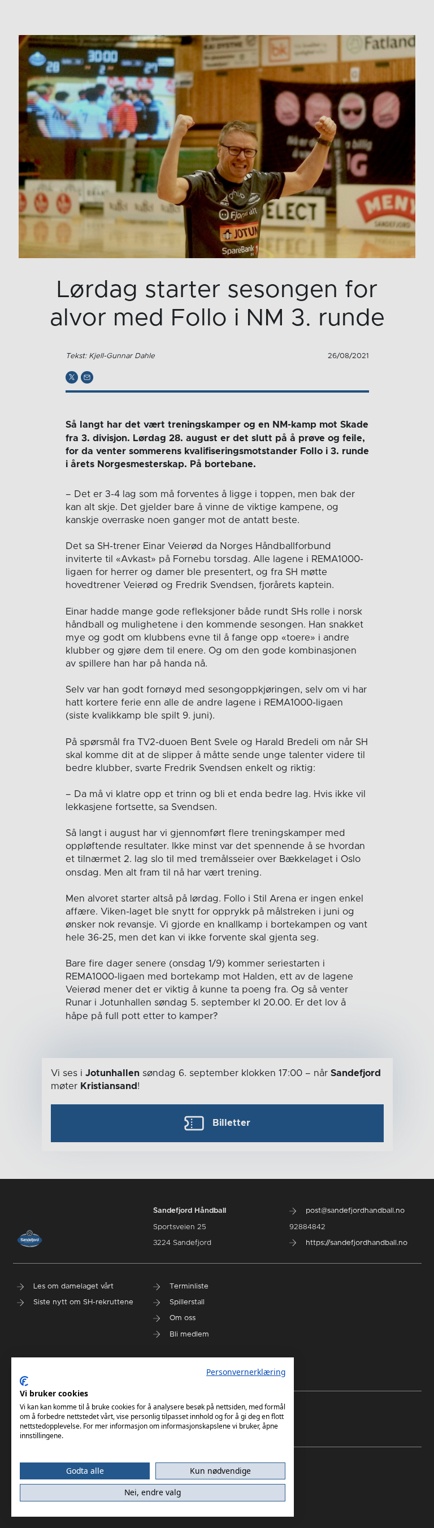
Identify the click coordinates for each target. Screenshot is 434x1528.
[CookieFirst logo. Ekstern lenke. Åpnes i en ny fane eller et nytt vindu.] (24, 1381)
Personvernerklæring (245, 1371)
